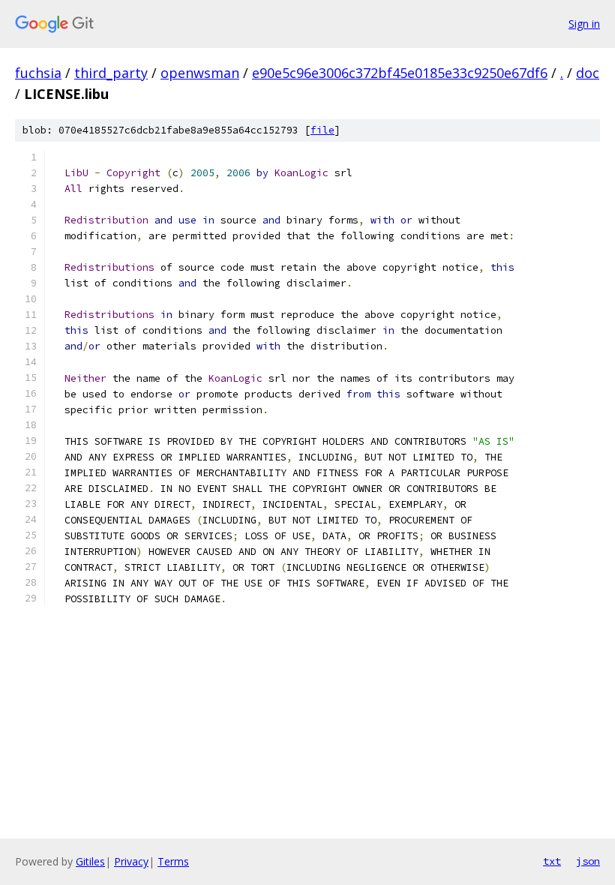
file (322, 130)
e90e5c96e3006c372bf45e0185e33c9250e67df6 (400, 73)
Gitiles (90, 861)
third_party (111, 73)
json (588, 861)
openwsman (199, 73)
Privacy (131, 861)
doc (587, 73)
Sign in (584, 23)
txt (552, 861)
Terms (173, 861)
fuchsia (38, 73)
